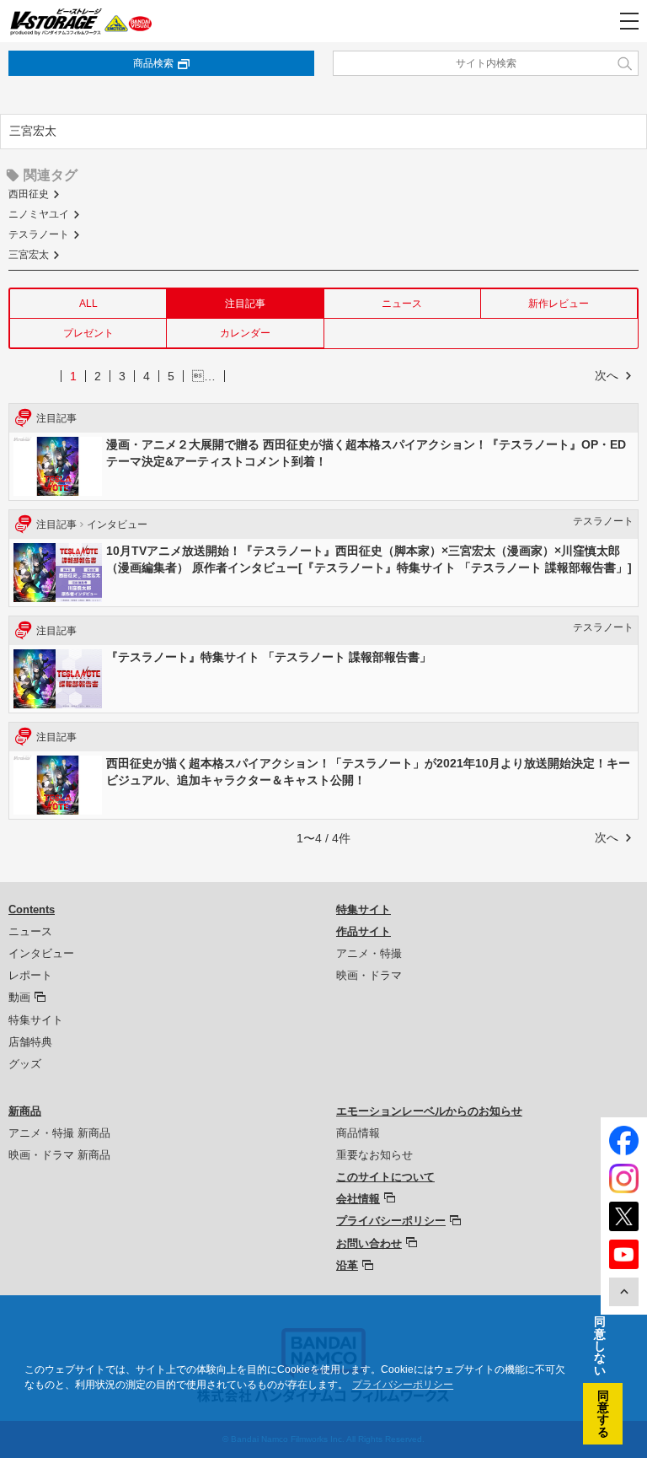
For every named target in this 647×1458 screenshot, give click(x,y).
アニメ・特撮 (369, 953)
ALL (88, 303)
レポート (30, 975)
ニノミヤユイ (38, 214)
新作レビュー (558, 303)
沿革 (347, 1265)
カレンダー (245, 333)
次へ (606, 375)
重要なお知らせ (374, 1155)
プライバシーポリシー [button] (402, 1385)
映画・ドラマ (369, 975)
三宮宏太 (28, 255)
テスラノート (38, 234)
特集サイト (35, 1020)
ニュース (402, 303)
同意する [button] (603, 1414)
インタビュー (41, 953)
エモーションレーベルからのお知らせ (429, 1111)
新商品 (24, 1111)
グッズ (24, 1063)
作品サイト (363, 931)
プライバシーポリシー (391, 1220)
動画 (19, 997)
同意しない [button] (600, 1346)
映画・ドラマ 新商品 (59, 1155)
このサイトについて (385, 1176)
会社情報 (358, 1198)
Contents (31, 909)
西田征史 (28, 194)
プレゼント (88, 333)
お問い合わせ (369, 1243)
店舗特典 (30, 1042)
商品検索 (153, 63)
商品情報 (358, 1133)
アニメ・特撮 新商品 (59, 1133)
